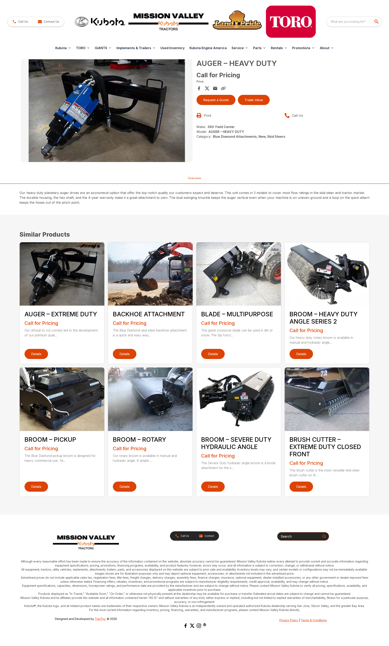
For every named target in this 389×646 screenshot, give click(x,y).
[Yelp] (204, 625)
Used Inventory (172, 48)
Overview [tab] (194, 178)
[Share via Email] (215, 88)
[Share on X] (207, 88)
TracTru (100, 619)
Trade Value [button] (254, 100)
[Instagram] (198, 626)
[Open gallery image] (106, 110)
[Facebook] (185, 626)
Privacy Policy (288, 620)
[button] (20, 21)
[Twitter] (192, 626)
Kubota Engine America (208, 48)
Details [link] (36, 354)
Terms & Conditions (314, 620)
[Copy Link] (223, 88)
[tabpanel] (106, 111)
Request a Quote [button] (216, 100)
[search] (377, 21)
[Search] (324, 536)
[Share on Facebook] (199, 88)
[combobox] (354, 21)
